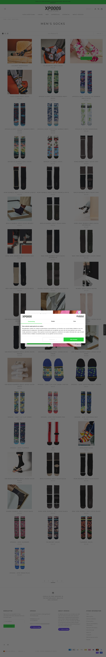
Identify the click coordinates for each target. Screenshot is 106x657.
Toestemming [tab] (31, 321)
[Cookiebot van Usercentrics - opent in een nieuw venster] (77, 316)
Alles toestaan (73, 339)
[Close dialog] (79, 312)
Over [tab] (74, 321)
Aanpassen (52, 339)
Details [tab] (53, 321)
